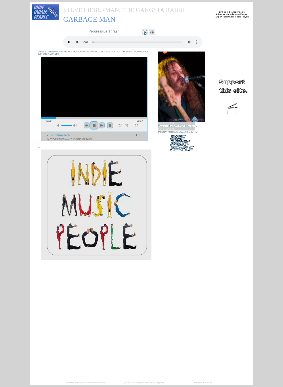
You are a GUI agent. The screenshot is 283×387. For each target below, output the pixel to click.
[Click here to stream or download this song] (145, 31)
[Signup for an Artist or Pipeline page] (92, 5)
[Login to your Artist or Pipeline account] (113, 5)
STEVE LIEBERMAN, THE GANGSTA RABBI (123, 10)
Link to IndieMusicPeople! (232, 12)
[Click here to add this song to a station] (152, 31)
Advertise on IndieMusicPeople (232, 14)
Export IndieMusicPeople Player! (232, 16)
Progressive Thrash (104, 31)
